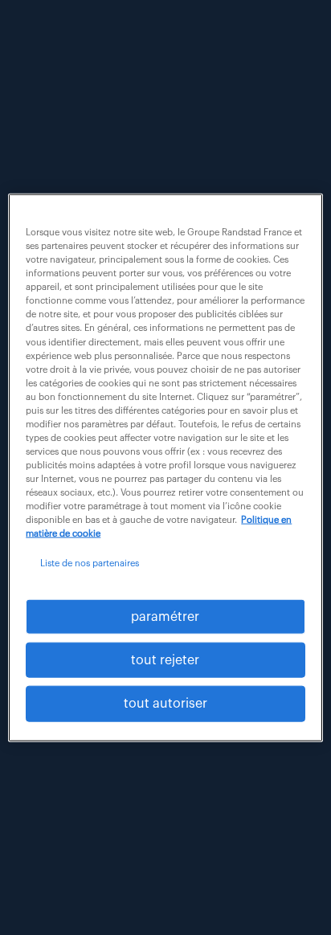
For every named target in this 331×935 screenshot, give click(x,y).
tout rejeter (165, 660)
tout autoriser (165, 703)
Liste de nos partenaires (89, 563)
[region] (165, 468)
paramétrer (165, 616)
